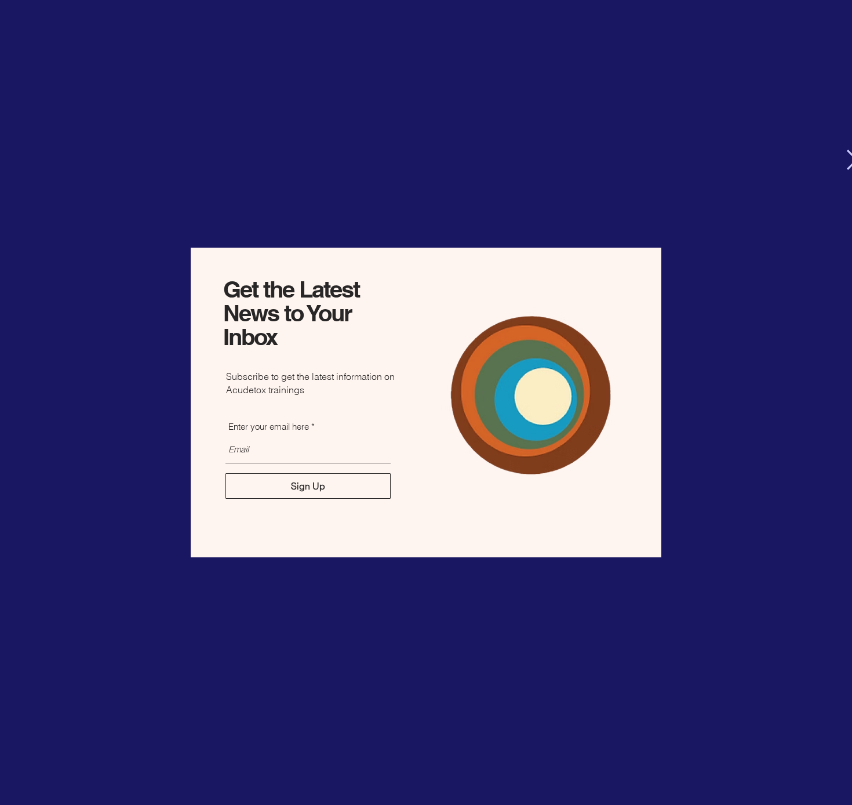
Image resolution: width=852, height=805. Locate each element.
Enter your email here (268, 426)
